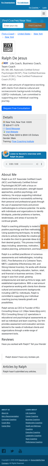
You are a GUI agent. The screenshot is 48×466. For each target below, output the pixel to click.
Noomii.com (23, 460)
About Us (5, 413)
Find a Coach (8, 33)
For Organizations (8, 2)
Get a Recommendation (10, 416)
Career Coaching (32, 416)
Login (45, 7)
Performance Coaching (34, 442)
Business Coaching (33, 419)
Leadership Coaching (33, 435)
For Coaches (34, 7)
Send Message (13, 128)
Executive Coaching (33, 432)
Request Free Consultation (16, 108)
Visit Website (12, 131)
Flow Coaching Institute (23, 141)
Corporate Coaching (9, 419)
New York (38, 33)
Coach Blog (6, 422)
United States (24, 33)
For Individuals (23, 2)
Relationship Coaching (34, 422)
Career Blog (6, 426)
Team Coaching (31, 439)
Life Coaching (31, 413)
